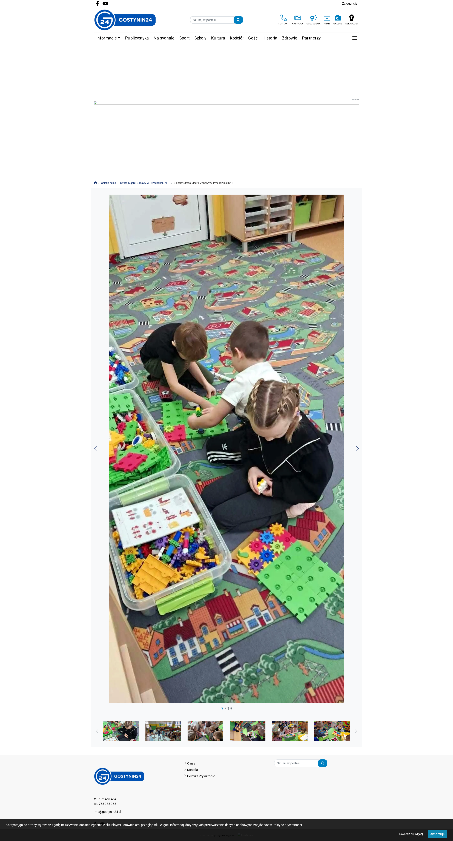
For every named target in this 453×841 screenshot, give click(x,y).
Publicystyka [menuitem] (137, 38)
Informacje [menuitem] (106, 38)
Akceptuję (437, 834)
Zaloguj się (349, 3)
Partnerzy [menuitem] (311, 38)
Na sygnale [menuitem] (164, 38)
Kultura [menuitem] (218, 38)
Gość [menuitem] (253, 38)
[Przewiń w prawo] (355, 731)
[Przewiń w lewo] (97, 731)
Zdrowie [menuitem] (289, 38)
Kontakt (192, 770)
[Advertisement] (226, 70)
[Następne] (357, 450)
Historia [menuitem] (269, 38)
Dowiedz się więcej (411, 834)
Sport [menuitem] (184, 38)
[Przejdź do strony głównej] (125, 20)
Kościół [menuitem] (236, 38)
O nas (191, 763)
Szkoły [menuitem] (200, 38)
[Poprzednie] (96, 450)
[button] (354, 38)
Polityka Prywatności (201, 776)
